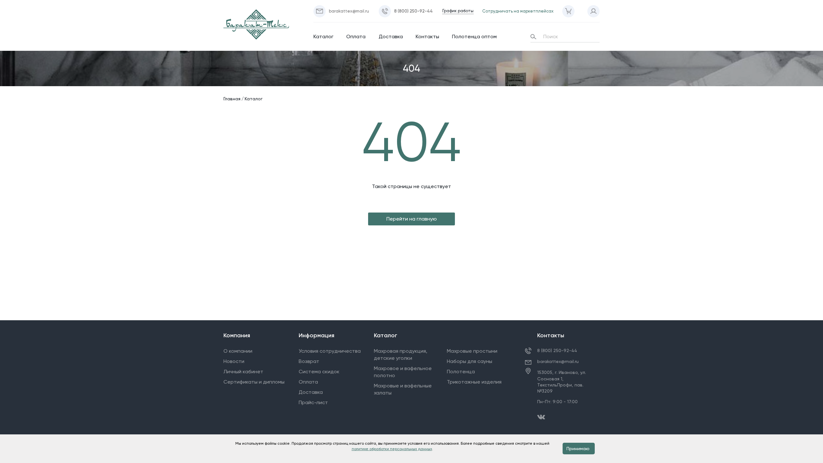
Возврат (309, 361)
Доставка (391, 36)
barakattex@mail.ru (558, 361)
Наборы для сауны (469, 361)
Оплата (356, 36)
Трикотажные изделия (474, 382)
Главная (231, 98)
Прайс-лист (313, 402)
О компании (237, 351)
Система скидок (319, 371)
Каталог (323, 36)
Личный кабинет (243, 371)
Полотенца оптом (474, 36)
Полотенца (461, 371)
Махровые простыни (472, 351)
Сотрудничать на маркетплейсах (518, 11)
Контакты (427, 36)
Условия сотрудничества (330, 351)
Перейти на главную (411, 219)
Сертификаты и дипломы (254, 382)
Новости (233, 361)
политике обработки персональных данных (392, 449)
